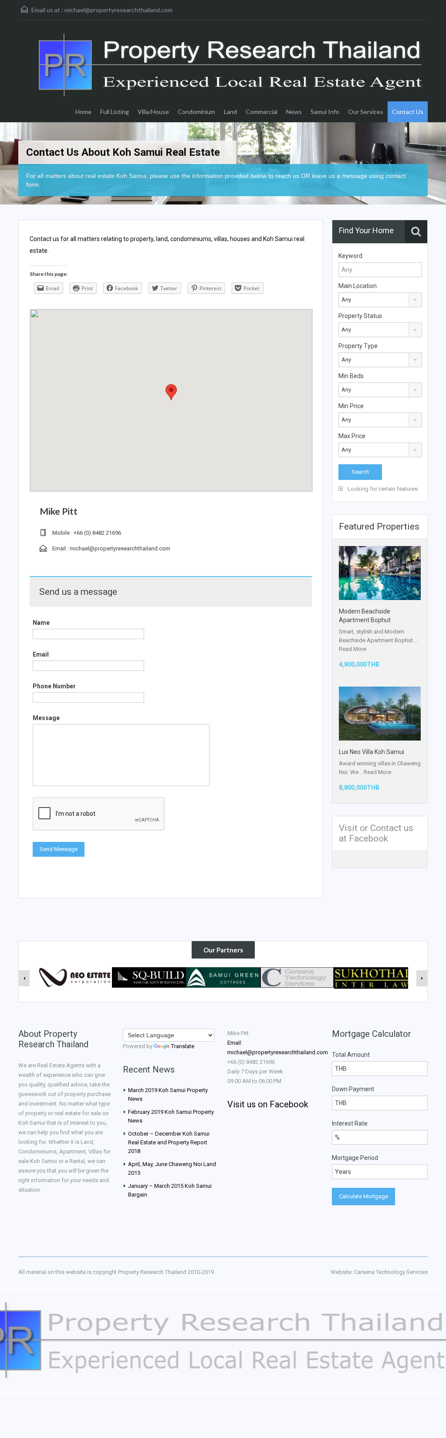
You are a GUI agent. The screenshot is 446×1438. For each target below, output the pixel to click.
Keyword (350, 255)
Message (46, 717)
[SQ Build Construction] (149, 976)
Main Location (357, 285)
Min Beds (351, 375)
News (294, 111)
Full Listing (114, 111)
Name (41, 622)
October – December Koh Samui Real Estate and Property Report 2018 (168, 1142)
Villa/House (153, 111)
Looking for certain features (382, 489)
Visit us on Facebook (267, 1104)
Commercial (261, 111)
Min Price (351, 405)
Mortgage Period (355, 1157)
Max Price (351, 435)
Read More (352, 649)
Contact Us (407, 111)
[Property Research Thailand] (232, 78)
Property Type (358, 345)
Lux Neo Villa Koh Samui (371, 751)
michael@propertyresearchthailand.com (118, 9)
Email (41, 654)
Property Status (360, 315)
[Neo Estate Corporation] (75, 976)
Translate (182, 1046)
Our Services (365, 111)
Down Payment (353, 1089)
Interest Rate (350, 1123)
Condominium (196, 111)
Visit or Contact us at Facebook (376, 833)
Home (83, 111)
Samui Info (325, 111)
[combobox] (380, 299)
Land (230, 111)
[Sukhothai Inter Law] (371, 977)
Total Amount (351, 1054)
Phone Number (54, 686)
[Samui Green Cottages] (223, 976)
